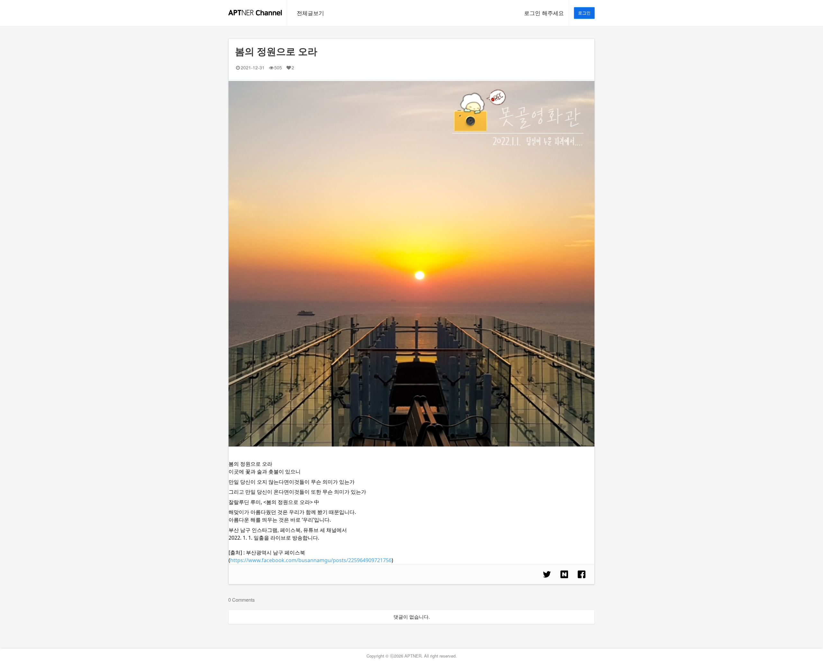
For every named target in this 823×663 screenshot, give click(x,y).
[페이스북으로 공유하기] (582, 574)
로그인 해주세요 (544, 13)
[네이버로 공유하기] (564, 574)
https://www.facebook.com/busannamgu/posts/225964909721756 (311, 560)
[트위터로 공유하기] (547, 574)
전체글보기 (310, 13)
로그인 (584, 13)
